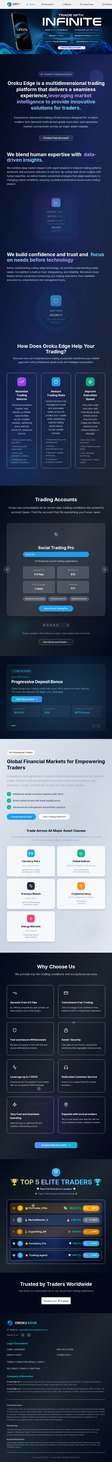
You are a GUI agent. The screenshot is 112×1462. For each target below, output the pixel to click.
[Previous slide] (93, 725)
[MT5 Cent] (54, 625)
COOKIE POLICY (64, 1355)
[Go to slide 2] (17, 725)
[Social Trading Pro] (68, 625)
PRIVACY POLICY (14, 1355)
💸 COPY (93, 1220)
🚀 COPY (93, 1208)
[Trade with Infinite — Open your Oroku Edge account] (56, 31)
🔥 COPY (93, 1243)
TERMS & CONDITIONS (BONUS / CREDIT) (26, 1362)
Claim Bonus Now (25, 699)
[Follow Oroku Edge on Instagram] (29, 1335)
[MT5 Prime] (46, 625)
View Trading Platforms (54, 817)
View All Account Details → (56, 642)
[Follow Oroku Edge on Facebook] (23, 1335)
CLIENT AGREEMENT (16, 1349)
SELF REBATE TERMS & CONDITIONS (23, 1368)
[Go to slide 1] (13, 725)
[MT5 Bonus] (64, 625)
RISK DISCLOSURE (65, 1349)
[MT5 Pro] (51, 625)
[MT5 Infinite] (58, 625)
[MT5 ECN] (61, 625)
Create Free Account (56, 137)
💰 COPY (93, 1231)
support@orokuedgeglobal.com (33, 1330)
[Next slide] (98, 725)
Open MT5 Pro (56, 608)
